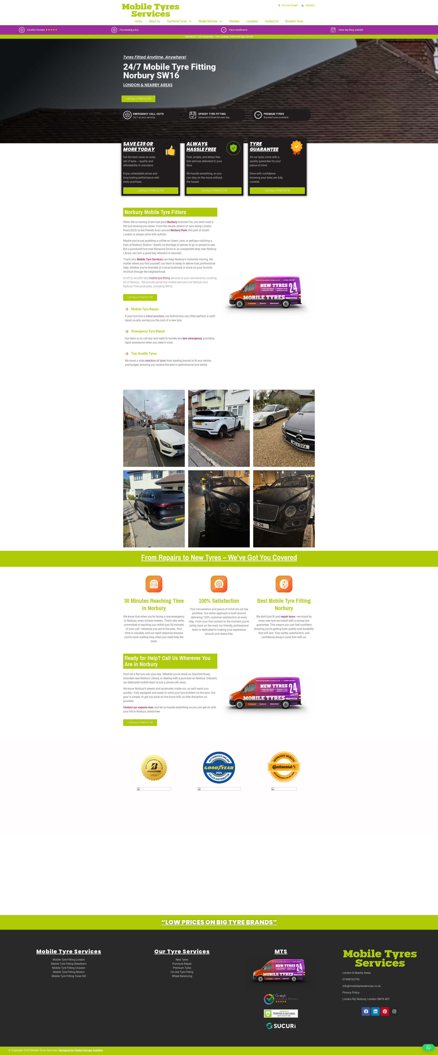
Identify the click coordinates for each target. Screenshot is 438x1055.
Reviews (234, 21)
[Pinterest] (385, 1011)
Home (138, 21)
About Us (154, 21)
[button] (428, 1047)
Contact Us (310, 5)
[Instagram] (394, 1011)
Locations (252, 21)
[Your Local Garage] (279, 5)
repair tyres (287, 616)
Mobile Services (208, 21)
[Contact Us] (302, 5)
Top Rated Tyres (177, 21)
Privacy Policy (351, 992)
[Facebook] (366, 1011)
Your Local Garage (290, 5)
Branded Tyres (294, 21)
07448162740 (351, 979)
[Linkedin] (375, 1011)
